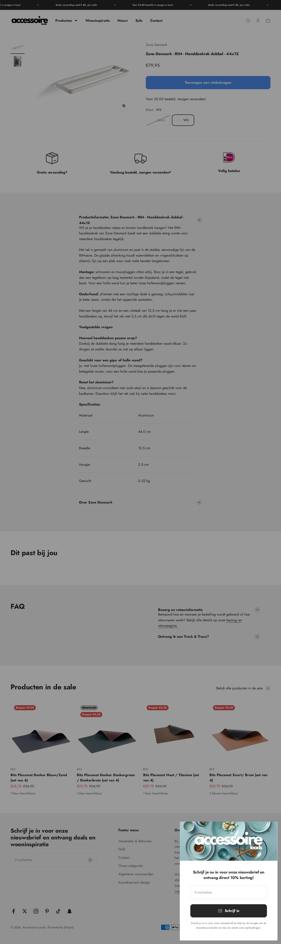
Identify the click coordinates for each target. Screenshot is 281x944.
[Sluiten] (268, 831)
